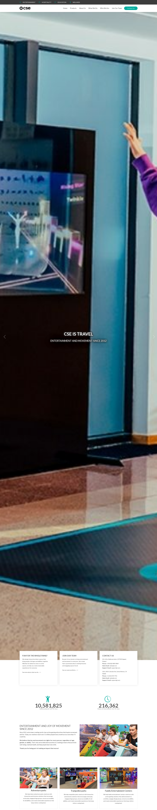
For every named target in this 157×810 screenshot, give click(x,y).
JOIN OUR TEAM (69, 656)
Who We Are (104, 8)
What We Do (92, 8)
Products (73, 8)
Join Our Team (117, 8)
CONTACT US (108, 656)
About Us (82, 8)
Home (65, 8)
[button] (4, 336)
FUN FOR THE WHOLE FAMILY (34, 656)
